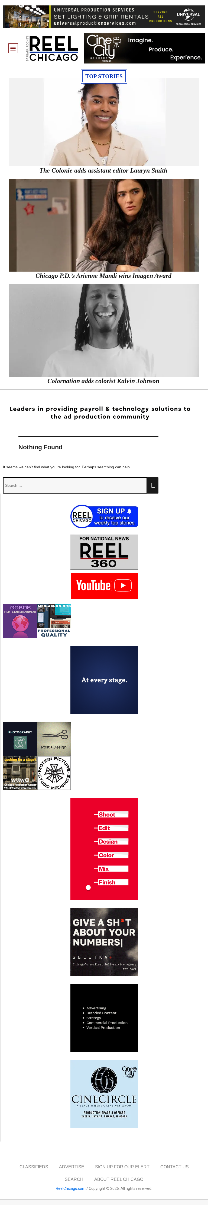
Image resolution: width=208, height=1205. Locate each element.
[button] (13, 48)
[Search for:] (75, 485)
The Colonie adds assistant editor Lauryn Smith (103, 170)
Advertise (71, 1167)
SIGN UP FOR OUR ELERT (122, 1167)
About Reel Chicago (118, 1179)
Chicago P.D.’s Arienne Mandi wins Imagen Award (103, 275)
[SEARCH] (152, 485)
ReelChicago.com (71, 1188)
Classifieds (34, 1167)
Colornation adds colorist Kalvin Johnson (103, 380)
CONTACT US (174, 1167)
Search (74, 1179)
